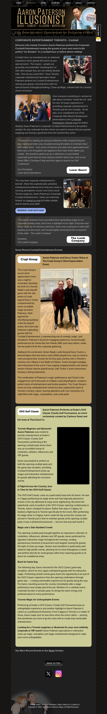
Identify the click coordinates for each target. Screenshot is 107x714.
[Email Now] (98, 32)
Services (45, 705)
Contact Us (75, 705)
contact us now (33, 200)
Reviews (55, 3)
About (79, 3)
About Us (66, 705)
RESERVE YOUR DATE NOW (31, 211)
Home (18, 3)
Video (59, 705)
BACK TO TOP (53, 663)
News (52, 650)
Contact (91, 3)
